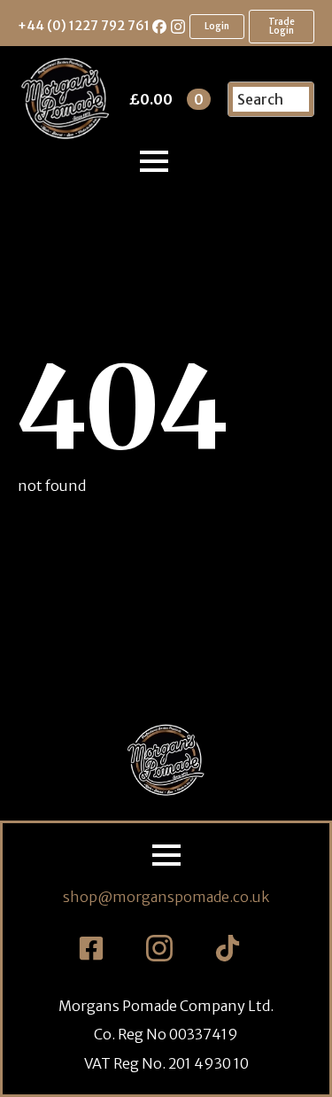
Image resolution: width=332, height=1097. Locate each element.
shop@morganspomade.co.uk (166, 897)
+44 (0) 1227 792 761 (84, 26)
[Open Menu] (154, 161)
